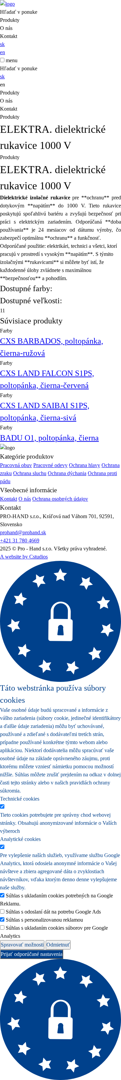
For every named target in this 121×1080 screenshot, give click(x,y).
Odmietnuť (58, 945)
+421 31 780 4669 (19, 540)
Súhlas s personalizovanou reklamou (44, 920)
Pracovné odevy (50, 465)
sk (2, 44)
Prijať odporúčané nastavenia (32, 954)
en (2, 52)
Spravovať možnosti (22, 945)
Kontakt (8, 36)
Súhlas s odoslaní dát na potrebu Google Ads (53, 912)
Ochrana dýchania (67, 473)
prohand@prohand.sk (23, 532)
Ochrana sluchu (29, 473)
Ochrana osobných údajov (60, 499)
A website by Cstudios (24, 557)
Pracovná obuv (16, 465)
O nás (6, 28)
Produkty (9, 20)
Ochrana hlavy (84, 465)
